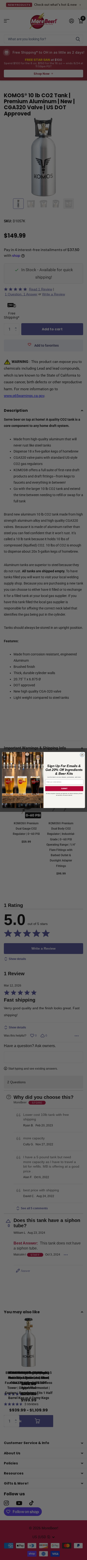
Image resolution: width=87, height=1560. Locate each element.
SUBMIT (64, 789)
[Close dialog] (82, 755)
